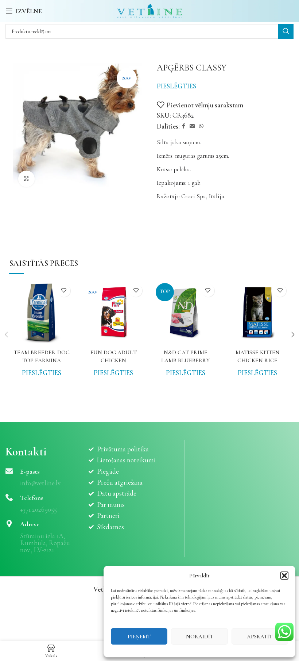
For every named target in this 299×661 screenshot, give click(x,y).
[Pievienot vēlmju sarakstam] (64, 290)
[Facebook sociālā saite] (183, 126)
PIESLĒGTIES (176, 86)
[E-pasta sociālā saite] (192, 126)
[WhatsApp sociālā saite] (201, 126)
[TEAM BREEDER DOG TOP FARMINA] (41, 312)
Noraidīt (199, 636)
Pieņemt (139, 636)
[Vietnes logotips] (149, 10)
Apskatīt (259, 636)
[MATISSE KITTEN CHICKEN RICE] (257, 312)
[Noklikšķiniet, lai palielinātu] (26, 179)
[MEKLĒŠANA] (286, 31)
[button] (284, 575)
